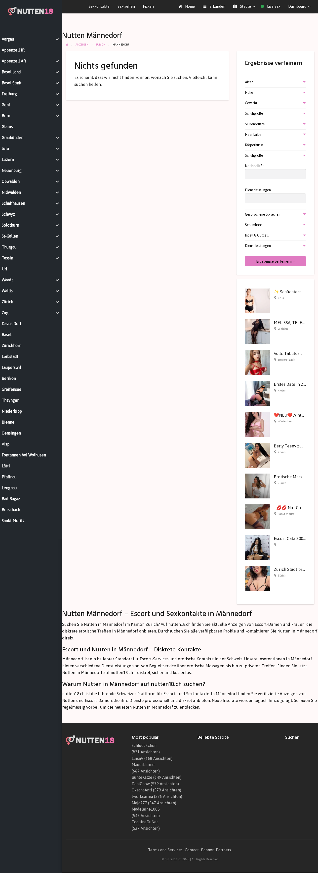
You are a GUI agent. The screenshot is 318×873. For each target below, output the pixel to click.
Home (189, 6)
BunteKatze (142, 777)
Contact (192, 850)
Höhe (249, 93)
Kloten (282, 390)
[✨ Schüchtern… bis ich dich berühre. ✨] (257, 300)
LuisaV (137, 758)
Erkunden (216, 6)
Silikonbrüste (255, 124)
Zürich (282, 452)
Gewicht (251, 103)
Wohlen (283, 329)
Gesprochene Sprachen (262, 214)
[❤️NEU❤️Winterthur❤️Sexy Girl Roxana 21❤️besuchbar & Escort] (257, 424)
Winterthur (285, 421)
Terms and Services (165, 850)
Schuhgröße (254, 113)
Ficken (148, 6)
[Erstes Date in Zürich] (257, 393)
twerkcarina (142, 796)
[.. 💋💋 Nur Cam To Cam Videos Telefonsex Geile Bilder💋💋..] (257, 516)
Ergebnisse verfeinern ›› (275, 261)
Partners (223, 850)
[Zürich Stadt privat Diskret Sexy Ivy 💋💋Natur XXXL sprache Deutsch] (257, 578)
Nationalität (254, 166)
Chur (281, 298)
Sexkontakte (99, 6)
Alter (249, 82)
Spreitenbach (286, 359)
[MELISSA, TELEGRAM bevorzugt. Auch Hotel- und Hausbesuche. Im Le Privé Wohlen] (257, 331)
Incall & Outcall (257, 235)
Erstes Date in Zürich (293, 384)
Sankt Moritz (286, 514)
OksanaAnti (142, 790)
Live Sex (273, 6)
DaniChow (141, 783)
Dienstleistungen (258, 190)
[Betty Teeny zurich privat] (257, 454)
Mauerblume (143, 764)
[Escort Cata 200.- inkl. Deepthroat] (257, 547)
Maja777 (139, 803)
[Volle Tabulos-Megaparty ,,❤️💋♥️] (257, 362)
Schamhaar (253, 225)
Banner (207, 850)
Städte (245, 6)
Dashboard (297, 6)
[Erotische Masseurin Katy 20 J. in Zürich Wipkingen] (257, 485)
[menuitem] (187, 6)
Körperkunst (254, 145)
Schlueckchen (144, 745)
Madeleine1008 (146, 809)
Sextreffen (126, 6)
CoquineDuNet (145, 822)
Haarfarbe (253, 135)
